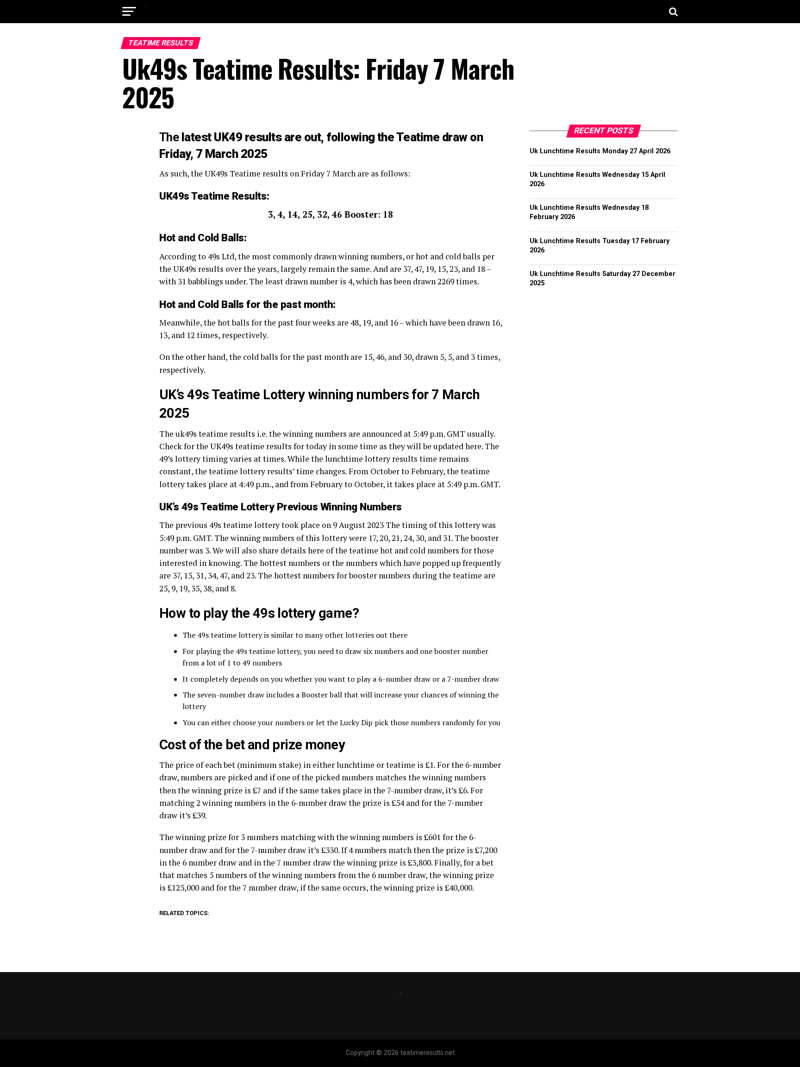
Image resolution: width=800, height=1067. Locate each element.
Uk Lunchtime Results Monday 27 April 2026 (600, 151)
